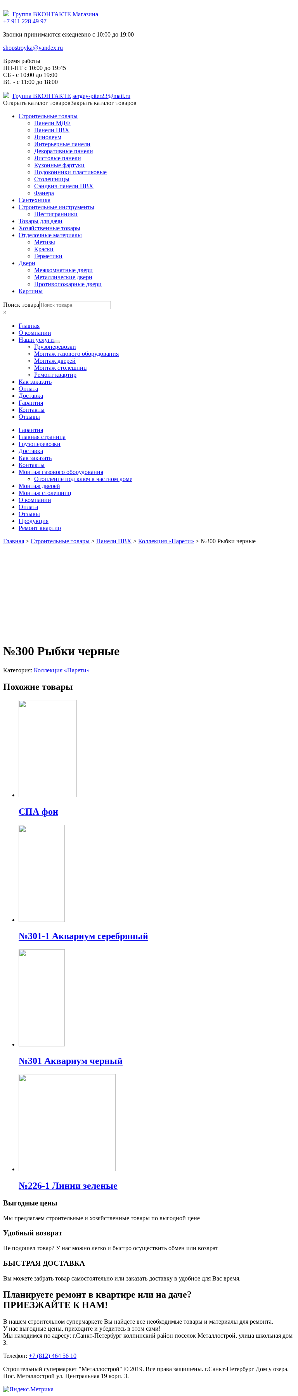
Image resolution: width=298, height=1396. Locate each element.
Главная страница (42, 437)
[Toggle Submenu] (57, 342)
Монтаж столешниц (45, 493)
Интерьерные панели (62, 144)
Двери (27, 263)
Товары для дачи (40, 221)
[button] (70, 103)
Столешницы (51, 179)
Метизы (44, 242)
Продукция (34, 521)
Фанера (44, 193)
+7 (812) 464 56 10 (52, 1355)
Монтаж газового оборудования (61, 472)
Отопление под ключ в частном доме (83, 479)
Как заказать (35, 458)
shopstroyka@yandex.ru (33, 47)
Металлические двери (63, 277)
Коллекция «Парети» (62, 670)
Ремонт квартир (40, 528)
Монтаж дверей (39, 486)
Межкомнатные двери (63, 270)
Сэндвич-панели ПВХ (64, 186)
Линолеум (47, 137)
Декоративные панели (63, 151)
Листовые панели (57, 158)
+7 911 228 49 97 (25, 21)
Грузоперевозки (40, 444)
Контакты (32, 465)
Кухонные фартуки (59, 165)
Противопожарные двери (68, 284)
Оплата (28, 507)
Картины (31, 291)
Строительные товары (48, 116)
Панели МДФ (52, 123)
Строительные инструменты (56, 207)
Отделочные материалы (50, 235)
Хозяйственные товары (49, 228)
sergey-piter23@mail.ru (101, 96)
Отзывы (29, 514)
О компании (35, 500)
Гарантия (31, 430)
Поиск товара (21, 304)
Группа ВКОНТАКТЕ (41, 96)
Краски (44, 249)
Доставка (31, 451)
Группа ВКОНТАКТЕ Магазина (55, 14)
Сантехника (34, 200)
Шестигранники (56, 214)
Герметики (48, 256)
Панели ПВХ (51, 130)
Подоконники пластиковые (70, 172)
